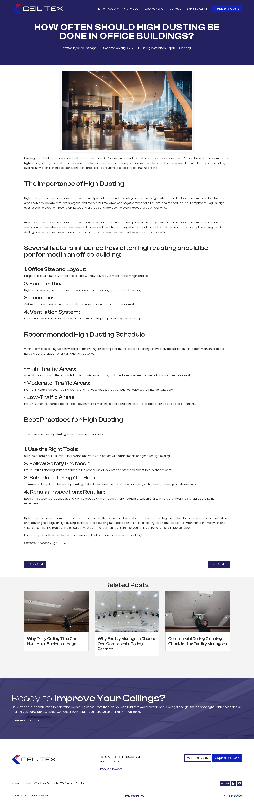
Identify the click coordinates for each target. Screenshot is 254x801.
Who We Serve (154, 8)
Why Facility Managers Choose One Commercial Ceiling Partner (127, 643)
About (112, 8)
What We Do (130, 8)
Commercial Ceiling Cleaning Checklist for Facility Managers (197, 641)
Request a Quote (227, 8)
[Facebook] (222, 783)
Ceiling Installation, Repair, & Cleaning (166, 48)
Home (101, 8)
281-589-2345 (197, 8)
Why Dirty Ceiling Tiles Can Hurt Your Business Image (52, 641)
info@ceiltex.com (111, 769)
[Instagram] (227, 783)
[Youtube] (239, 783)
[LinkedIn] (233, 783)
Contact (175, 8)
